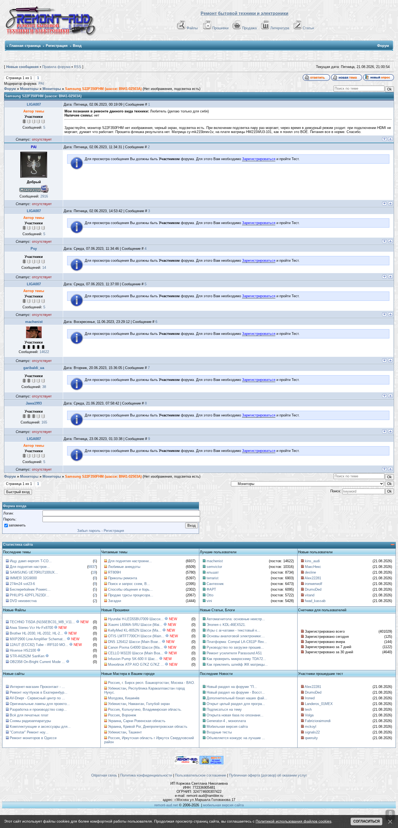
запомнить (17, 525)
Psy (34, 249)
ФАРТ (211, 589)
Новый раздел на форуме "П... (232, 687)
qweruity (311, 738)
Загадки (114, 601)
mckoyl (310, 727)
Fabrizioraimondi (318, 721)
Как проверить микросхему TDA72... (236, 659)
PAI (41, 84)
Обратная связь (104, 775)
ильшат (213, 572)
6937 (92, 567)
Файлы (192, 28)
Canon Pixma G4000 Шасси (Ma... (135, 647)
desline (310, 572)
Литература (279, 28)
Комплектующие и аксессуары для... (40, 727)
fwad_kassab (315, 601)
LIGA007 (34, 104)
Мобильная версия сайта (227, 727)
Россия (114, 683)
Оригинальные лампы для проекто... (40, 704)
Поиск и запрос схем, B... (129, 584)
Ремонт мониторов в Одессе (33, 738)
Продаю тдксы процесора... (130, 595)
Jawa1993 (34, 403)
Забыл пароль (88, 531)
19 (94, 572)
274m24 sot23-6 (22, 584)
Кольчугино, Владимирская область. (152, 709)
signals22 (312, 732)
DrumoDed (313, 589)
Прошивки (220, 28)
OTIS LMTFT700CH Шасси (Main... (136, 636)
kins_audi (312, 561)
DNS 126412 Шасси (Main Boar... (134, 642)
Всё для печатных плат (29, 715)
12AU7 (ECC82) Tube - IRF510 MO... (39, 645)
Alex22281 (313, 578)
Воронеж (129, 715)
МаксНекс (313, 567)
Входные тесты (219, 732)
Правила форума (56, 67)
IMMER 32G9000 (23, 578)
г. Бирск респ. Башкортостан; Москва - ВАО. (158, 683)
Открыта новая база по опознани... (235, 715)
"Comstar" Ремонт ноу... (29, 732)
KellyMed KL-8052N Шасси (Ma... (134, 630)
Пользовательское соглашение (200, 775)
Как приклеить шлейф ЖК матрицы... (237, 664)
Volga (309, 715)
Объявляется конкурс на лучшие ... (236, 738)
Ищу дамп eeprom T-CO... (31, 561)
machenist (34, 322)
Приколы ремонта (122, 578)
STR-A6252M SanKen (27, 656)
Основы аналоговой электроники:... (236, 636)
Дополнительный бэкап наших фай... (237, 698)
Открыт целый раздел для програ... (236, 704)
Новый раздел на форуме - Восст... (236, 692)
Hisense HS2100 (23, 650)
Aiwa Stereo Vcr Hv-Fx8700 (31, 628)
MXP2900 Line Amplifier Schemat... (38, 639)
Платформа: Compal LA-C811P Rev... (237, 642)
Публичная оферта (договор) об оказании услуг (268, 775)
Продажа (249, 28)
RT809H (114, 572)
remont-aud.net (166, 805)
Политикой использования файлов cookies (293, 821)
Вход (77, 46)
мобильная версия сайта (223, 805)
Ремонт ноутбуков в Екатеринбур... (38, 692)
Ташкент (135, 732)
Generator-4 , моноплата (226, 721)
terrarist (212, 578)
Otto (210, 595)
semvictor (214, 567)
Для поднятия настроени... (130, 561)
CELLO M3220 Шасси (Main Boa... (135, 653)
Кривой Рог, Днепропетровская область (155, 727)
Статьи (308, 28)
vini (209, 601)
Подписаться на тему (224, 709)
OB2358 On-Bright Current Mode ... (37, 662)
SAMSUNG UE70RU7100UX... (34, 572)
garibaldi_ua (33, 368)
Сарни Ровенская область (144, 721)
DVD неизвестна (23, 601)
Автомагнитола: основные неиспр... (236, 619)
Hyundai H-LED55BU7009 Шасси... (136, 619)
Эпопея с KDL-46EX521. (226, 625)
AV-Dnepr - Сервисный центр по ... (37, 698)
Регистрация (57, 46)
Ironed (310, 698)
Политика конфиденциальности (146, 775)
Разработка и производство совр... (38, 709)
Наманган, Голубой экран (149, 704)
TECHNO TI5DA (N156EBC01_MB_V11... (42, 622)
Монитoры (52, 89)
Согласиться (366, 821)
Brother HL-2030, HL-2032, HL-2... (36, 633)
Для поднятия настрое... (30, 567)
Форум (10, 89)
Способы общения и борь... (130, 589)
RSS (77, 67)
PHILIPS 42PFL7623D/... (29, 595)
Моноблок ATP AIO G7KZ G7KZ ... (136, 664)
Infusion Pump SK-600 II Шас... (133, 659)
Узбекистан (117, 688)
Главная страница (25, 46)
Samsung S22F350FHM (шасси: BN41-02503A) (103, 89)
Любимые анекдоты (124, 567)
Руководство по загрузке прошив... (235, 647)
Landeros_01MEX (319, 704)
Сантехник (215, 584)
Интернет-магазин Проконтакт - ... (37, 687)
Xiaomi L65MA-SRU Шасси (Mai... (135, 625)
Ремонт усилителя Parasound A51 (234, 653)
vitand (309, 595)
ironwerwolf (313, 584)
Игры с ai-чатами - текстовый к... (233, 630)
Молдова (115, 698)
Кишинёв (132, 698)
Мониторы (29, 89)
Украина (114, 721)
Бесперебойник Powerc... (30, 589)
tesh (308, 709)
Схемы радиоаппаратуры (30, 721)
